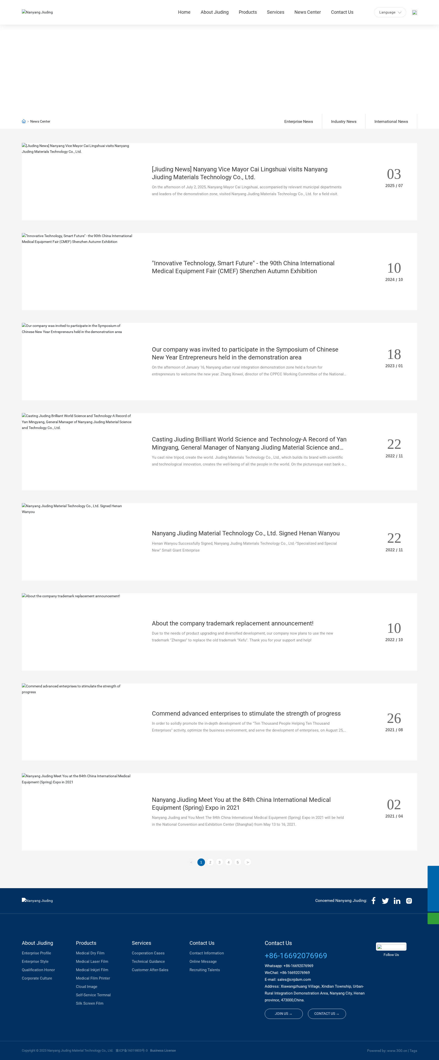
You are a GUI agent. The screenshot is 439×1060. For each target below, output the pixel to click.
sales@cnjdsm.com (294, 979)
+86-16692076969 (296, 955)
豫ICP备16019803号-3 (132, 1050)
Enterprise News (298, 121)
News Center (219, 64)
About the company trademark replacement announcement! (232, 623)
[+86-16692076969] (433, 871)
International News (391, 121)
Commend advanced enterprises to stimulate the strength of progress (246, 713)
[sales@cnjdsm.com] (433, 883)
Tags (413, 1051)
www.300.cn (397, 1051)
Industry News (343, 121)
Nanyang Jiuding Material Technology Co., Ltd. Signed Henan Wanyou (246, 533)
